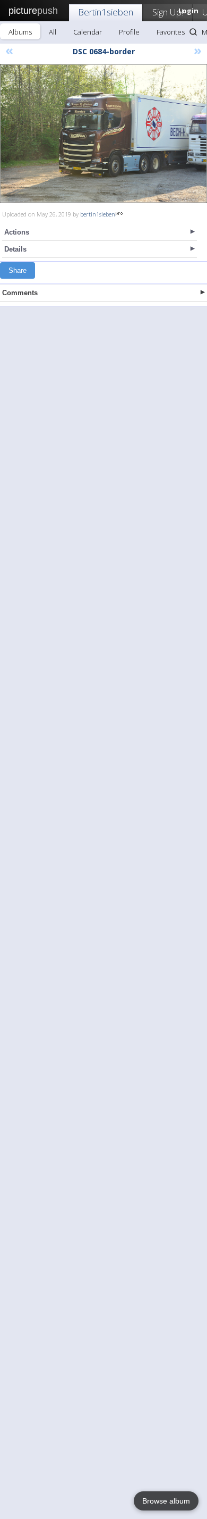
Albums (20, 32)
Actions (16, 232)
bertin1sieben (97, 214)
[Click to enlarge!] (103, 133)
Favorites (171, 32)
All (52, 32)
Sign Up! (167, 12)
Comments (20, 293)
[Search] (193, 31)
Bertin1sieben (105, 12)
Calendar (87, 32)
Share (17, 270)
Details (15, 249)
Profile (129, 32)
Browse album (166, 1501)
